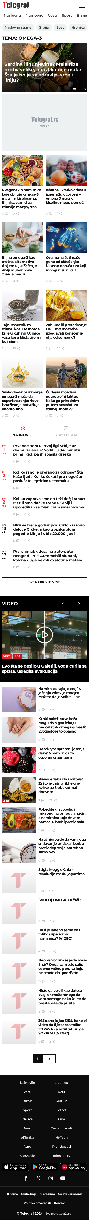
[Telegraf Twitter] (38, 1178)
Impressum (47, 1194)
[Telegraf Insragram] (50, 1178)
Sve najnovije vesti (44, 582)
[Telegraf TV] (63, 1178)
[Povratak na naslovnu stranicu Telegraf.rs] (15, 5)
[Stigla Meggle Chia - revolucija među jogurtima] (19, 880)
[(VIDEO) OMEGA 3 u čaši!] (19, 911)
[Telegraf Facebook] (26, 1178)
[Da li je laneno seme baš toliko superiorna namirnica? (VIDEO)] (19, 941)
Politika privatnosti (37, 1203)
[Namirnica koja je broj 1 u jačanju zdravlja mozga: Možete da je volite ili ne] (19, 699)
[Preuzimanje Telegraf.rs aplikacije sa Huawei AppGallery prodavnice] (73, 1167)
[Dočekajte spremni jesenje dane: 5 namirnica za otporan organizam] (19, 760)
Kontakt (59, 1203)
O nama (12, 1194)
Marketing (28, 1194)
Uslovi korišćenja (70, 1194)
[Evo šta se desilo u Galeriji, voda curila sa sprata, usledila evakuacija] (44, 635)
